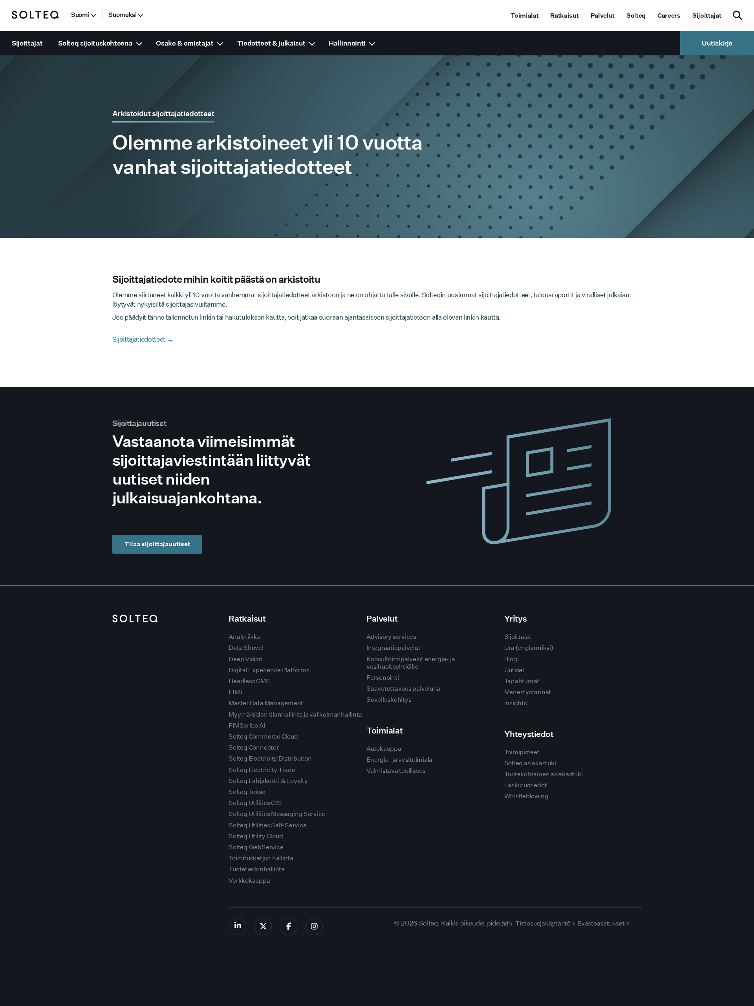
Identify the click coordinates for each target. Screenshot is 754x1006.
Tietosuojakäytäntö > (545, 923)
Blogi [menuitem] (511, 659)
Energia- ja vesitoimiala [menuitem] (399, 759)
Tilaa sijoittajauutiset (157, 544)
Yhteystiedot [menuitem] (529, 734)
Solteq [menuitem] (636, 15)
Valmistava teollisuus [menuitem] (396, 770)
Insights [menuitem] (515, 703)
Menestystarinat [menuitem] (527, 692)
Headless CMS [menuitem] (249, 681)
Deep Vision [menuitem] (245, 659)
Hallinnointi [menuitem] (347, 43)
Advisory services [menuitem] (391, 636)
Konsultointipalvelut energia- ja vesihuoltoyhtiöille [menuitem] (410, 662)
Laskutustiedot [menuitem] (525, 785)
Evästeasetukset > (603, 923)
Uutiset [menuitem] (514, 670)
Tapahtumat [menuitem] (522, 681)
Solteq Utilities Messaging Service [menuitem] (277, 814)
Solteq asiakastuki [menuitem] (530, 763)
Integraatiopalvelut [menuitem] (393, 647)
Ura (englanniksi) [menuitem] (528, 647)
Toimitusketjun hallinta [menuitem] (261, 858)
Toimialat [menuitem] (524, 15)
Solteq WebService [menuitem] (256, 847)
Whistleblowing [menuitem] (526, 796)
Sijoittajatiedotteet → (143, 339)
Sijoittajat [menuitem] (706, 15)
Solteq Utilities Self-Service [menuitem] (267, 825)
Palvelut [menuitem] (603, 15)
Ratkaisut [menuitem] (564, 15)
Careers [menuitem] (669, 15)
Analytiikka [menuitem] (244, 636)
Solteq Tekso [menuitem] (247, 792)
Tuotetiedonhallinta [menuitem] (256, 869)
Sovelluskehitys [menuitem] (388, 699)
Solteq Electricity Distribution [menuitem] (270, 758)
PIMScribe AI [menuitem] (247, 725)
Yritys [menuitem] (515, 619)
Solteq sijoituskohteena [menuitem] (95, 43)
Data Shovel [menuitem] (246, 647)
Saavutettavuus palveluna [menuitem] (403, 688)
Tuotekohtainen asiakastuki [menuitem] (543, 774)
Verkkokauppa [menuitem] (249, 880)
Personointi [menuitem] (382, 677)
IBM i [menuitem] (235, 692)
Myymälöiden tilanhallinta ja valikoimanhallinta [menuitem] (295, 714)
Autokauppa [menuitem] (383, 748)
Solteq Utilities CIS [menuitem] (255, 803)
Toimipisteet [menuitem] (522, 752)
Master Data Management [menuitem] (266, 703)
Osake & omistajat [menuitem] (184, 43)
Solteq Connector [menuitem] (253, 747)
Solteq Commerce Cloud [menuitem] (263, 736)
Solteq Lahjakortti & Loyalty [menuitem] (268, 781)
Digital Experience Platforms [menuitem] (269, 670)
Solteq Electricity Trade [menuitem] (262, 770)
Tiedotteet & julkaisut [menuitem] (271, 43)
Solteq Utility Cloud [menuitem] (256, 836)
